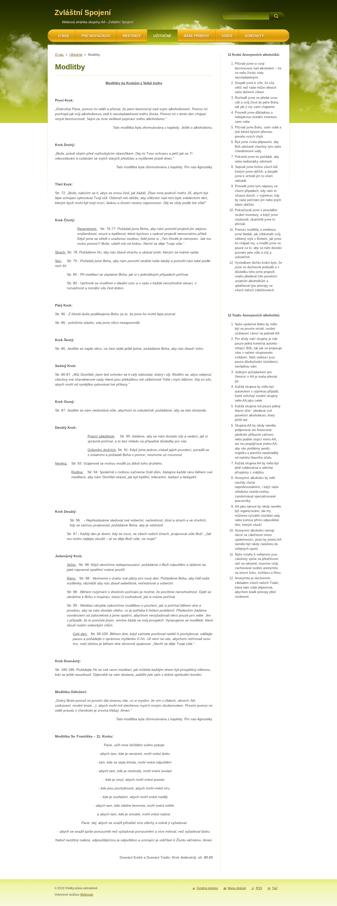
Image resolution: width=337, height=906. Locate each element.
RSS (259, 888)
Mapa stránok (237, 888)
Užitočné (76, 55)
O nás (59, 55)
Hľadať (276, 16)
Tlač (275, 888)
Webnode (86, 894)
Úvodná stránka (207, 888)
